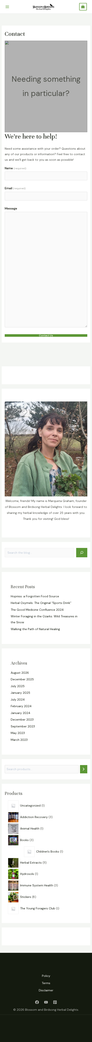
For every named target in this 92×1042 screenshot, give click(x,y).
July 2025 (18, 686)
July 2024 (18, 699)
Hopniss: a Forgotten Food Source (35, 596)
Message (11, 208)
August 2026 (20, 673)
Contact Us (46, 335)
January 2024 (20, 713)
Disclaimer (46, 990)
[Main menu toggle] (7, 7)
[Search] (81, 552)
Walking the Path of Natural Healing (35, 629)
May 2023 (18, 733)
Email (15, 188)
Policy (46, 976)
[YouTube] (46, 1002)
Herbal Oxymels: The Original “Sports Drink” (41, 603)
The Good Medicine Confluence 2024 (37, 610)
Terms (46, 983)
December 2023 (22, 719)
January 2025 (20, 693)
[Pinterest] (55, 1002)
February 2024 (21, 706)
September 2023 (23, 726)
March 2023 (19, 740)
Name (15, 168)
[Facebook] (37, 1002)
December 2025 (22, 679)
